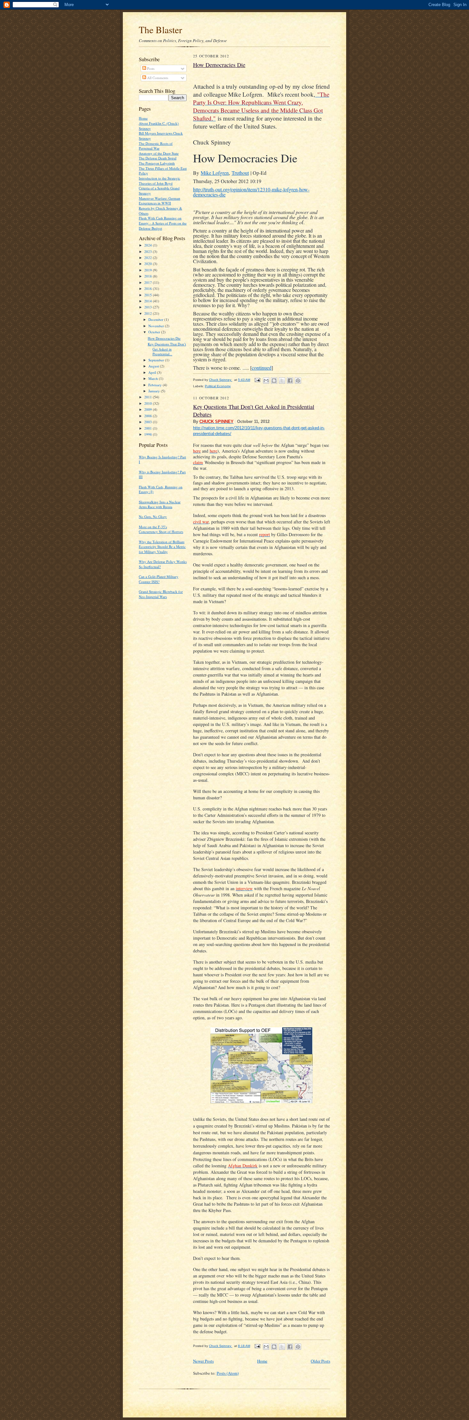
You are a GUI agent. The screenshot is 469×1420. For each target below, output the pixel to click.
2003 (148, 421)
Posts (150, 68)
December (156, 319)
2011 (148, 397)
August (154, 366)
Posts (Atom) (228, 1373)
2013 (148, 307)
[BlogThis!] (274, 380)
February (155, 384)
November (156, 325)
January (154, 390)
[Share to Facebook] (290, 380)
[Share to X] (282, 380)
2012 (148, 313)
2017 (148, 282)
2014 (148, 301)
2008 (148, 415)
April (152, 372)
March (153, 378)
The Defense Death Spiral (157, 158)
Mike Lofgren (215, 172)
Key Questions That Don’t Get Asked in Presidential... (167, 349)
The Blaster (160, 29)
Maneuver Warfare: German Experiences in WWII (159, 201)
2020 (148, 263)
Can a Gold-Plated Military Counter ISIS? (158, 579)
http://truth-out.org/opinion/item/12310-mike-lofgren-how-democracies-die (251, 192)
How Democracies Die (164, 338)
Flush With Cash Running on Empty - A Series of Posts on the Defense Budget (163, 223)
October (154, 331)
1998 (148, 434)
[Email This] (266, 380)
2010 (148, 403)
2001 (148, 428)
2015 (148, 294)
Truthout (240, 172)
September (156, 360)
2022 (148, 257)
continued (262, 367)
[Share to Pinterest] (298, 380)
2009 (148, 409)
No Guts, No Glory (153, 516)
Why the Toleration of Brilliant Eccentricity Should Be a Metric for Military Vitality (162, 546)
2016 (148, 288)
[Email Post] (257, 379)
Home (143, 118)
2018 (148, 276)
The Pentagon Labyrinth (157, 163)
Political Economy (218, 386)
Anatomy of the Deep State (159, 153)
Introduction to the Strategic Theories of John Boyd (159, 181)
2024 (148, 245)
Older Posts (320, 1361)
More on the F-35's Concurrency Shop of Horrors (161, 529)
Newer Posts (203, 1361)
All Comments (157, 77)
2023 (148, 251)
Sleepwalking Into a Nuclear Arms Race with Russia (160, 504)
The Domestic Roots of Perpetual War (156, 146)
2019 (148, 270)
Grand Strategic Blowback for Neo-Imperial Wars (161, 594)
